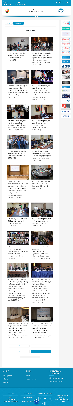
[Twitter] (45, 399)
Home (8, 23)
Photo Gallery (18, 23)
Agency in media (31, 379)
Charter (5, 379)
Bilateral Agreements (56, 381)
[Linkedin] (50, 399)
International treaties (56, 378)
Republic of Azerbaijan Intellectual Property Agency (36, 10)
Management (7, 376)
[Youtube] (43, 403)
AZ (56, 2)
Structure (6, 382)
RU (62, 2)
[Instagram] (47, 403)
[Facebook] (40, 399)
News (28, 376)
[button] (36, 401)
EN (59, 2)
